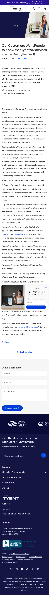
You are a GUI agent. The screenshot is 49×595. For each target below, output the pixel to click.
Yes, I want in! (36, 307)
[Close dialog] (46, 287)
